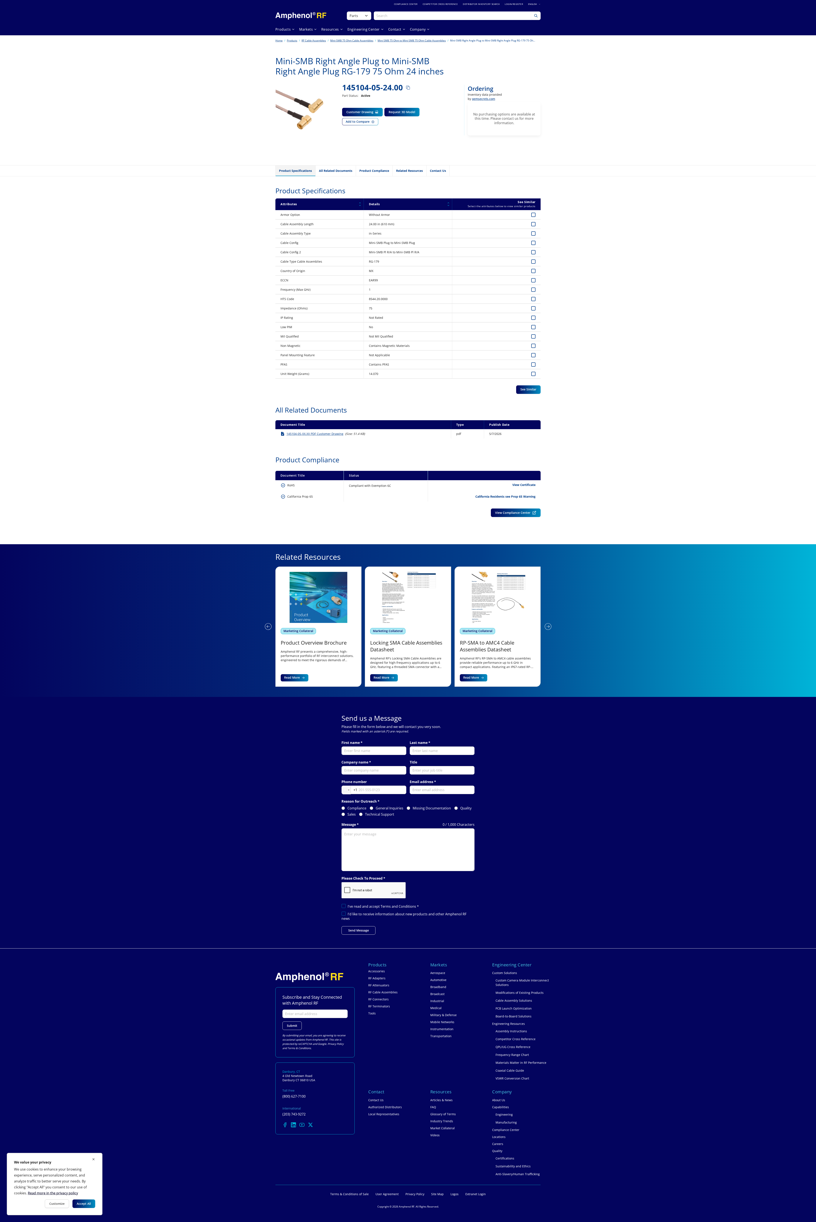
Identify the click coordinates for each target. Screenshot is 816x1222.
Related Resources (409, 171)
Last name (419, 743)
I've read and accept (383, 906)
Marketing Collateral (298, 631)
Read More (292, 677)
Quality (466, 808)
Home (279, 40)
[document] (54, 1184)
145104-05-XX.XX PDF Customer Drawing (314, 434)
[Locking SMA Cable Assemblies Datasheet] (318, 626)
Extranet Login (475, 1194)
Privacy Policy (336, 1044)
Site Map (437, 1194)
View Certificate (524, 485)
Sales (351, 814)
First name (350, 743)
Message (348, 824)
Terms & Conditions (299, 1048)
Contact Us (438, 171)
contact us (510, 118)
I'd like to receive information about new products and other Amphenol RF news (403, 916)
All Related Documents (335, 171)
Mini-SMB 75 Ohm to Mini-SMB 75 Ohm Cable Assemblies (412, 40)
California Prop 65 (300, 496)
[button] (268, 626)
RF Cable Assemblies (314, 40)
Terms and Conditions (399, 906)
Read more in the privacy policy (53, 1193)
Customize (57, 1204)
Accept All (84, 1204)
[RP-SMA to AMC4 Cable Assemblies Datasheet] (408, 626)
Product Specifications (295, 171)
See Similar (528, 389)
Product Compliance (374, 171)
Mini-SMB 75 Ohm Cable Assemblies (351, 40)
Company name (354, 762)
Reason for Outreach (359, 801)
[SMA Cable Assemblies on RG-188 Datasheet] (497, 626)
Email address (421, 782)
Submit (292, 1026)
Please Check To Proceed (361, 878)
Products (292, 40)
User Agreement (387, 1194)
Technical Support (379, 814)
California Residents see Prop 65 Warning (505, 496)
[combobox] (349, 790)
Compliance (356, 808)
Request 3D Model (402, 112)
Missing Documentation (432, 808)
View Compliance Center (512, 513)
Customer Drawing (359, 112)
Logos (454, 1194)
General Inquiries (389, 808)
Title (413, 762)
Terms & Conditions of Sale (349, 1194)
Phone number (354, 782)
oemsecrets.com (483, 99)
